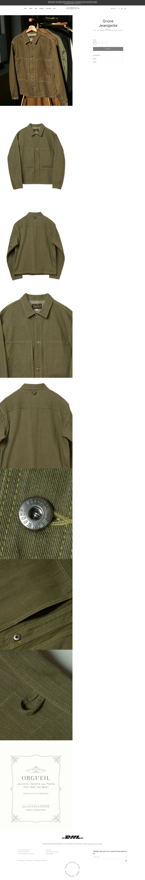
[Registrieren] (125, 857)
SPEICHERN (48, 850)
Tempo (22, 860)
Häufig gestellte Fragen (52, 852)
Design (94, 62)
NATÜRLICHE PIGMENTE (23, 852)
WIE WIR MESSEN (49, 853)
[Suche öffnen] (118, 8)
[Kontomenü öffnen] (122, 8)
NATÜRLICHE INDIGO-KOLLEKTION (26, 853)
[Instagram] (126, 860)
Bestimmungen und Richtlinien (40, 860)
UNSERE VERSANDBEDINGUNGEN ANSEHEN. (93, 843)
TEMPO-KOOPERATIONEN (23, 850)
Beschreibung (96, 55)
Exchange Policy (29, 860)
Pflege (94, 58)
